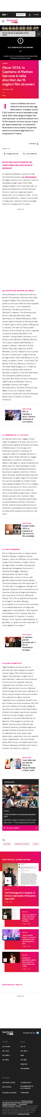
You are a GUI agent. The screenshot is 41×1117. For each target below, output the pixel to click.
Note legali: (6, 1078)
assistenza (11, 1106)
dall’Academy (31, 177)
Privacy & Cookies (15, 1102)
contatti (18, 1106)
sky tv (22, 1046)
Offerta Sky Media (9, 1093)
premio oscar (21, 844)
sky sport (6, 1046)
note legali (6, 1087)
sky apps (23, 1051)
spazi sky (24, 1064)
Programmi (24, 1068)
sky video (6, 1055)
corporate (24, 1093)
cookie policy (25, 1082)
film (36, 844)
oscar (7, 844)
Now (22, 1055)
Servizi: (22, 1042)
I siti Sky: (5, 1042)
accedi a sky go (29, 1033)
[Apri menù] (3, 21)
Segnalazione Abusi (24, 1114)
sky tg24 (5, 1051)
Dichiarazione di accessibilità (26, 1087)
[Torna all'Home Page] (12, 21)
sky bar (23, 1060)
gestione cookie (8, 1082)
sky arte (5, 1060)
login (36, 14)
